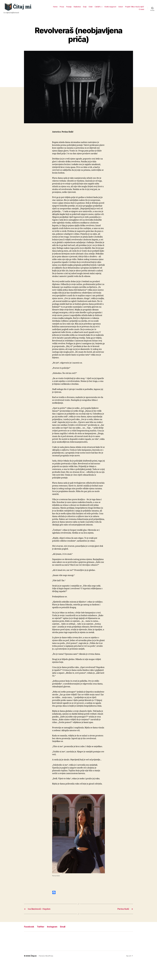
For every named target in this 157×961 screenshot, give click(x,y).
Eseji (84, 7)
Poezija (69, 7)
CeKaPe (97, 7)
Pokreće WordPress (46, 956)
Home (55, 7)
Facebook (29, 926)
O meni (141, 9)
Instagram (52, 926)
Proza (62, 7)
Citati (90, 7)
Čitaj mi (34, 956)
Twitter (40, 926)
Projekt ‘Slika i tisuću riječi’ (134, 7)
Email (62, 926)
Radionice (77, 7)
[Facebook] (54, 892)
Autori (120, 7)
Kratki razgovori (110, 7)
